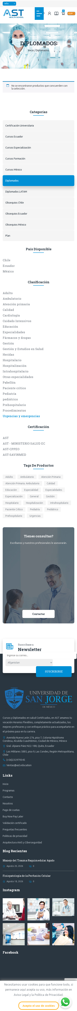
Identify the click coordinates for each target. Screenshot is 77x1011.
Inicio (31, 50)
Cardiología (11, 315)
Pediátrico (52, 509)
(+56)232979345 (15, 759)
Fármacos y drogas (17, 338)
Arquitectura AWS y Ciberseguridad (22, 842)
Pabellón (9, 382)
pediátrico (10, 399)
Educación (10, 326)
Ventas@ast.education (19, 765)
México (8, 271)
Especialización (14, 496)
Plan (7, 235)
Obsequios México (15, 224)
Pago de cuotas (11, 810)
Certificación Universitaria (19, 125)
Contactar (38, 614)
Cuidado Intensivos (17, 321)
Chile (6, 260)
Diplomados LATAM (16, 191)
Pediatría (9, 394)
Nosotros (8, 803)
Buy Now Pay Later (13, 816)
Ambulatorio (12, 298)
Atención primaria (16, 304)
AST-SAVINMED (14, 455)
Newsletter (30, 649)
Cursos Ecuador (14, 136)
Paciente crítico (14, 388)
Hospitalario (12, 360)
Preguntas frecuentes (15, 829)
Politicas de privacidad (15, 836)
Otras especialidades (18, 377)
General (34, 496)
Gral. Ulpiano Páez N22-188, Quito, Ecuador (30, 745)
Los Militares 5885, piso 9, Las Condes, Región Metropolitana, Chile (38, 753)
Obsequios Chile (14, 202)
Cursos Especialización (18, 147)
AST (6, 438)
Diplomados (12, 180)
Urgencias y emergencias (21, 416)
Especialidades (14, 332)
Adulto (8, 293)
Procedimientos (14, 410)
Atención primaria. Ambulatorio (22, 483)
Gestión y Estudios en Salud (23, 349)
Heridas (8, 354)
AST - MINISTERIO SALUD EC (24, 443)
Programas (9, 790)
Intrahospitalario (15, 371)
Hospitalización (15, 366)
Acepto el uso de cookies (39, 1005)
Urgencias (35, 515)
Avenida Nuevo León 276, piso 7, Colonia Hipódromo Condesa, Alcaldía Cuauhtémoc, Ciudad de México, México (35, 739)
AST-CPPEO (11, 449)
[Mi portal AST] (49, 13)
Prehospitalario (14, 405)
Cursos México (13, 169)
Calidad (8, 310)
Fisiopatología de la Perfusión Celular (27, 875)
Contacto (8, 797)
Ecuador (9, 266)
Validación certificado (15, 823)
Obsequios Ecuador (16, 213)
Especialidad (31, 489)
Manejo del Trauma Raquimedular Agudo (28, 860)
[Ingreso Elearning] (56, 13)
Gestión (8, 343)
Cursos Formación (15, 158)
